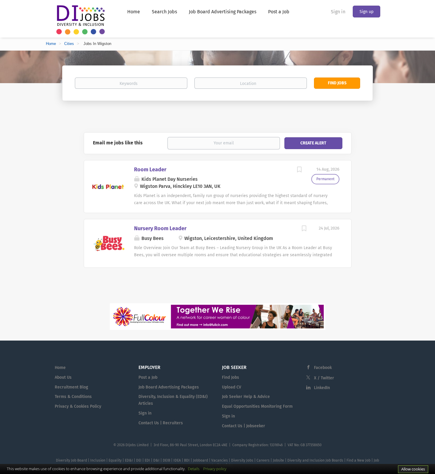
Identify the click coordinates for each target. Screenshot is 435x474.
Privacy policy (214, 468)
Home (51, 43)
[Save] (299, 170)
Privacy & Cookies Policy (78, 406)
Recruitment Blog (71, 387)
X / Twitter (324, 378)
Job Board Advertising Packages (168, 387)
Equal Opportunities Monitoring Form (257, 406)
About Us (63, 377)
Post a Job (147, 377)
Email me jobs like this (118, 143)
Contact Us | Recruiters (160, 422)
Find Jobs (337, 83)
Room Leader (150, 169)
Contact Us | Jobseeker (243, 425)
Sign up (366, 11)
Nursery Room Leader (160, 228)
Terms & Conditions (73, 396)
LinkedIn (322, 387)
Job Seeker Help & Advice (246, 396)
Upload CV (231, 387)
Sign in (338, 11)
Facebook (323, 367)
